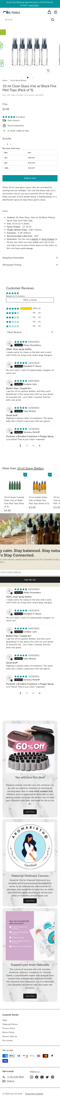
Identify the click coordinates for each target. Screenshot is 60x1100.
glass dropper (48, 239)
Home (4, 80)
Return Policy (8, 1032)
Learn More (30, 812)
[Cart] (49, 12)
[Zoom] (48, 70)
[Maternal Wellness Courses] (30, 846)
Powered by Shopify (34, 1093)
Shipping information (13, 257)
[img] (21, 342)
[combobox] (30, 19)
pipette (35, 239)
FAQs (4, 1020)
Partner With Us (9, 1036)
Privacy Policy (8, 1028)
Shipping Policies (10, 1024)
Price (5, 104)
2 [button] (26, 445)
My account (7, 1040)
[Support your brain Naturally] (30, 935)
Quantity (6, 138)
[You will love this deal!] (30, 748)
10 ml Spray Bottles (18, 80)
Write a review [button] (30, 300)
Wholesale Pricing (11, 264)
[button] (9, 117)
